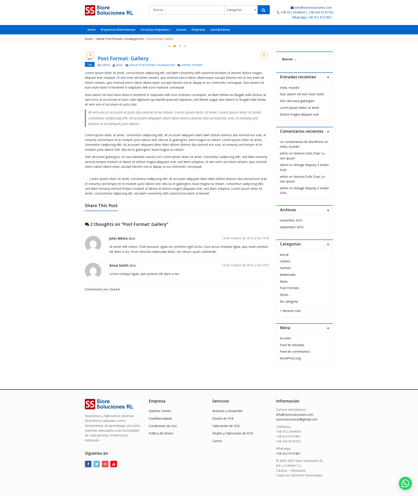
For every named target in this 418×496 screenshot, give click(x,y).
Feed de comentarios (295, 351)
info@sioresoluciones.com (294, 414)
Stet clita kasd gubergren (297, 101)
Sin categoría (289, 301)
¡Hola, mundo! (289, 87)
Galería (105, 65)
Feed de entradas (292, 345)
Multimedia (287, 275)
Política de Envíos (161, 433)
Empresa (198, 29)
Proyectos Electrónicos (118, 29)
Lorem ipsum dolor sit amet (299, 108)
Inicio (92, 29)
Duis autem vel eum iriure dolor (302, 94)
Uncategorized (166, 65)
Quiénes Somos (160, 411)
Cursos (181, 29)
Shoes (284, 295)
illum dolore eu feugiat (228, 95)
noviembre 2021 (291, 220)
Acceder (285, 338)
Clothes (285, 261)
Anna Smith (119, 265)
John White (118, 238)
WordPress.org (290, 358)
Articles (186, 65)
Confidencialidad (160, 418)
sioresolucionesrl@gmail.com (296, 419)
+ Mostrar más (290, 311)
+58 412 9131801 (288, 453)
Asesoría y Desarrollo (227, 411)
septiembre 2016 (291, 227)
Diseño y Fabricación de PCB (232, 433)
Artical (134, 65)
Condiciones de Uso (163, 426)
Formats (197, 65)
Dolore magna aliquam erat (299, 114)
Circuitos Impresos (155, 29)
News (284, 281)
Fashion (285, 268)
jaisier (119, 65)
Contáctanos (220, 29)
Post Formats (147, 65)
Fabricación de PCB (226, 426)
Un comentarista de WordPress (302, 142)
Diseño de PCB (223, 418)
